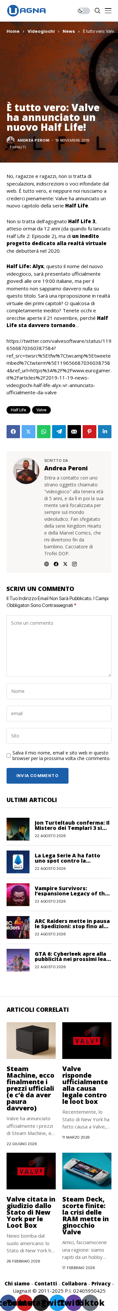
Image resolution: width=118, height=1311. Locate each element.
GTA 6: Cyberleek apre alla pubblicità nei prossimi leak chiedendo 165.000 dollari (72, 959)
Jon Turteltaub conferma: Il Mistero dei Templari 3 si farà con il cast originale (72, 828)
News (69, 31)
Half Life (18, 409)
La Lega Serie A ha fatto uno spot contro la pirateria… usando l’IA (67, 861)
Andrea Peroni (33, 140)
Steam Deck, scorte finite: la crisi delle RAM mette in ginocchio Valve (85, 1215)
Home (13, 31)
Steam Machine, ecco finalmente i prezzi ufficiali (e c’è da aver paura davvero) (30, 1088)
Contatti (45, 1283)
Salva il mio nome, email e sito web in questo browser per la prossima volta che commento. (61, 755)
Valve (41, 409)
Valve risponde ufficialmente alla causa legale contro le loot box (85, 1085)
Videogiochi (41, 31)
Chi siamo (17, 1283)
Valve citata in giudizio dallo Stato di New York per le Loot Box (31, 1212)
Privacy (100, 1283)
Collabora (74, 1283)
